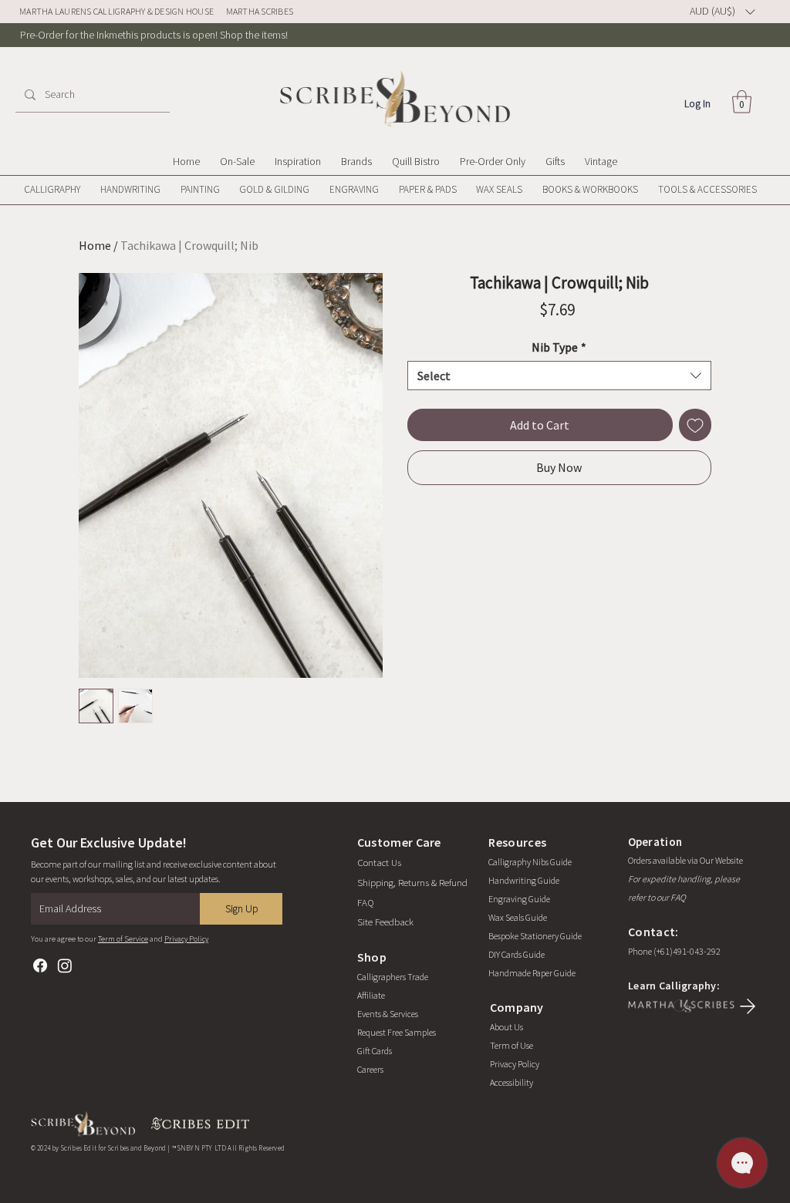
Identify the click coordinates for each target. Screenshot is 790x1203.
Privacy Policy (186, 939)
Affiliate (371, 995)
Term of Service (123, 939)
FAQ (365, 902)
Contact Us (379, 862)
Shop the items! (254, 35)
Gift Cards (374, 1050)
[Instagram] (65, 965)
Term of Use (511, 1045)
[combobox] (559, 375)
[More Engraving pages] (385, 189)
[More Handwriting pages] (167, 189)
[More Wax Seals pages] (529, 189)
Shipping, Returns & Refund (412, 882)
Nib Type (559, 347)
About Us (506, 1027)
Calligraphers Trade (392, 976)
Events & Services (387, 1013)
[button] (741, 101)
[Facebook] (40, 965)
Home (95, 245)
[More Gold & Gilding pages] (316, 189)
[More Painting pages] (227, 189)
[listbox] (722, 11)
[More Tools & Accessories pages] (763, 189)
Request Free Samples (396, 1032)
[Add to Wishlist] (695, 425)
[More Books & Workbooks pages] (645, 189)
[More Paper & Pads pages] (463, 189)
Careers (370, 1069)
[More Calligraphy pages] (87, 189)
